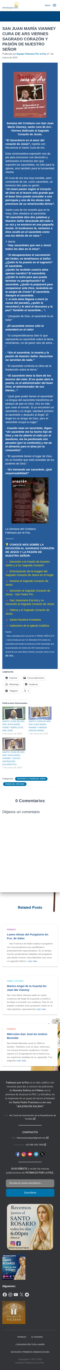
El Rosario (37, 1337)
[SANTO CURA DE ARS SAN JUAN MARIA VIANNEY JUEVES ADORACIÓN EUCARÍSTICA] (13, 744)
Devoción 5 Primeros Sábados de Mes (30, 1352)
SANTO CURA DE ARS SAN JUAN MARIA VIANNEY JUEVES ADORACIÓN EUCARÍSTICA (13, 758)
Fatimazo (11, 930)
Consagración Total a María (30, 1344)
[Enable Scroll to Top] (54, 1364)
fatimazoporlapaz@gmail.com (32, 1138)
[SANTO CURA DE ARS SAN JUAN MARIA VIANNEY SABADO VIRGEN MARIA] (40, 713)
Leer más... (33, 961)
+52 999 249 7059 (35, 1144)
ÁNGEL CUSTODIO (15, 981)
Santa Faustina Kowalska (25, 619)
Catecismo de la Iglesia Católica (29, 625)
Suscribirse (30, 1192)
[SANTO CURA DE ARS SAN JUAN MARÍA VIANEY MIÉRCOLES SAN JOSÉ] (13, 713)
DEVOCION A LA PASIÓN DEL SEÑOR (31, 779)
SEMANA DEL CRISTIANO (14, 784)
